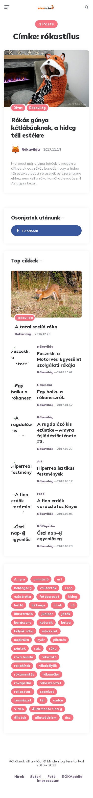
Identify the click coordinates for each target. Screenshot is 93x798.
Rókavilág (37, 108)
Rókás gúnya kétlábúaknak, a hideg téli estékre (43, 127)
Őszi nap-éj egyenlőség (49, 535)
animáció (40, 579)
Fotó (41, 494)
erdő (68, 588)
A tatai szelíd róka (36, 327)
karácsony (22, 622)
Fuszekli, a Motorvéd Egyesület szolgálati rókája (59, 359)
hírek (58, 605)
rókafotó (49, 657)
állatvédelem (46, 717)
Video (19, 709)
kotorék (46, 622)
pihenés (59, 640)
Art (40, 461)
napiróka (21, 640)
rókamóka (51, 674)
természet (22, 700)
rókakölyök (48, 666)
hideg (72, 596)
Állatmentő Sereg (47, 709)
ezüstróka (22, 596)
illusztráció (23, 614)
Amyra (19, 579)
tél (42, 700)
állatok (20, 717)
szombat (47, 692)
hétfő (18, 605)
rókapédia (22, 683)
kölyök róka (23, 631)
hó (72, 605)
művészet (50, 631)
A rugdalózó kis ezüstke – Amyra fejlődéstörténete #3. (56, 432)
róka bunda (23, 657)
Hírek (19, 776)
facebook (30, 231)
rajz (37, 648)
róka (53, 648)
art (59, 579)
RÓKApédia (46, 526)
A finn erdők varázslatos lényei (57, 503)
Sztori (35, 776)
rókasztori (22, 692)
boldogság (23, 588)
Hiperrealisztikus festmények (55, 471)
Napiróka (44, 385)
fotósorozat (49, 596)
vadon (58, 700)
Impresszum (48, 780)
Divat (18, 108)
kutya (66, 622)
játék (65, 614)
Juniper (47, 614)
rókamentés (24, 674)
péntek (20, 648)
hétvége (38, 605)
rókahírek (22, 666)
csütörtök (48, 588)
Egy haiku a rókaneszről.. (51, 394)
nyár (41, 640)
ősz (67, 717)
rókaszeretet (51, 683)
